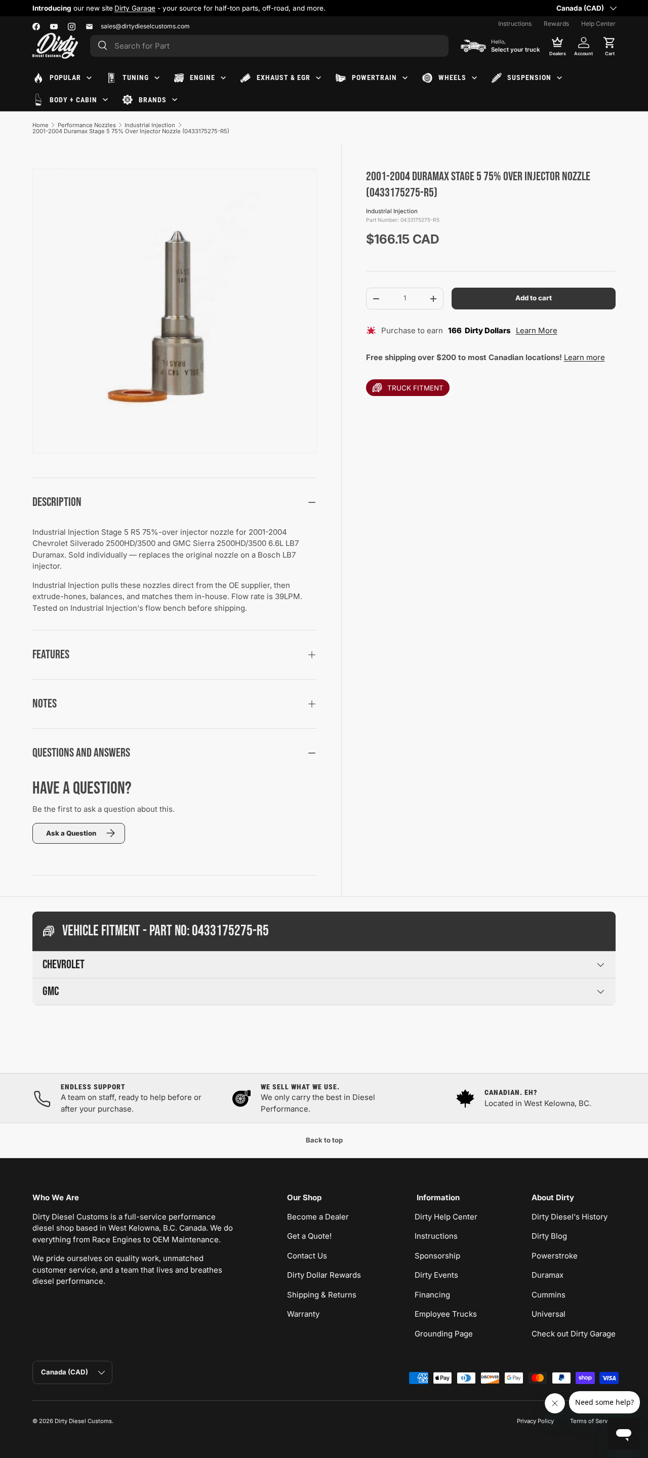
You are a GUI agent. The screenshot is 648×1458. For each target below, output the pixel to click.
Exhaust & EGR (283, 77)
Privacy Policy (535, 1421)
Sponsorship (437, 1255)
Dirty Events (436, 1275)
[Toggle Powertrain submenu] (405, 78)
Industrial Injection (150, 125)
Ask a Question (71, 833)
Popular (65, 77)
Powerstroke (555, 1255)
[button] (609, 45)
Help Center (598, 23)
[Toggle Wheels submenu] (474, 78)
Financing (432, 1294)
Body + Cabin (73, 100)
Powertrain (374, 77)
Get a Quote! (309, 1236)
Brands (153, 100)
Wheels (452, 77)
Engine (202, 77)
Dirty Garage (134, 8)
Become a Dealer (318, 1216)
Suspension (529, 77)
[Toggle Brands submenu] (175, 100)
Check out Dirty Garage (574, 1333)
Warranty (303, 1314)
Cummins (548, 1294)
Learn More (536, 330)
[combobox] (269, 46)
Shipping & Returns (321, 1294)
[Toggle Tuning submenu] (157, 78)
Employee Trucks (446, 1314)
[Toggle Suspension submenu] (559, 78)
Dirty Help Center (446, 1216)
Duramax (547, 1275)
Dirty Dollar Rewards (324, 1275)
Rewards (556, 23)
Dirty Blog (549, 1236)
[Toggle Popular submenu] (89, 78)
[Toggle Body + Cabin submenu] (105, 100)
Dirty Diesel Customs (83, 1421)
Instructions (515, 23)
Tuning (136, 77)
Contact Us (307, 1255)
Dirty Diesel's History (570, 1216)
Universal (548, 1314)
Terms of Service (593, 1421)
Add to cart (533, 298)
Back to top (324, 1140)
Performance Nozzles (87, 125)
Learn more (584, 357)
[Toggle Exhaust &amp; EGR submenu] (318, 78)
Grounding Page (444, 1333)
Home (40, 125)
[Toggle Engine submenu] (223, 78)
